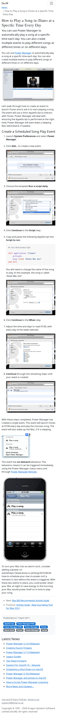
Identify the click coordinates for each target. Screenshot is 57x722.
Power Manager (23, 52)
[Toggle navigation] (51, 3)
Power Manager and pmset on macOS (26, 677)
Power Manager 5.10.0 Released (23, 673)
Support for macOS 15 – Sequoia (23, 665)
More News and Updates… (20, 686)
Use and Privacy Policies (14, 699)
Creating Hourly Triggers (19, 647)
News (4, 7)
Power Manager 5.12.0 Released (23, 643)
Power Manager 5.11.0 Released (23, 652)
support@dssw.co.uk (13, 702)
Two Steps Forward (16, 660)
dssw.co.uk (33, 699)
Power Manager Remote (24, 471)
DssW (5, 3)
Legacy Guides (13, 656)
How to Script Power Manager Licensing (27, 682)
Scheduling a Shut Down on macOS (24, 669)
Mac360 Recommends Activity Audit (30, 600)
